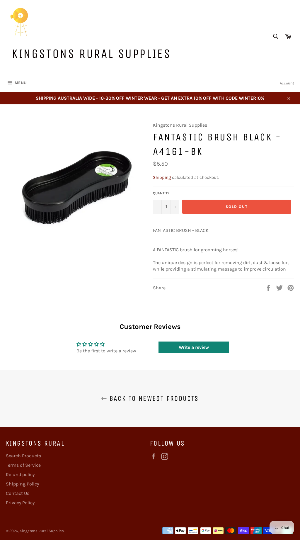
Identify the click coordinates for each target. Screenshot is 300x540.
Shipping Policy (22, 484)
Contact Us (17, 493)
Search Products (23, 456)
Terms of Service (23, 465)
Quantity (161, 193)
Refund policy (20, 474)
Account (287, 83)
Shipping (162, 177)
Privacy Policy (20, 502)
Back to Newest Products (153, 398)
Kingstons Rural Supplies (91, 53)
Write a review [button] (194, 347)
